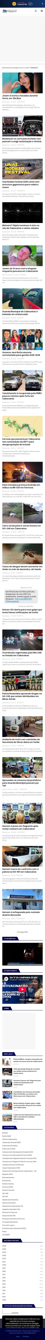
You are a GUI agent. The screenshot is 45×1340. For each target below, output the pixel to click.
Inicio (18, 1336)
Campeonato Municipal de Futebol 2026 (17, 1152)
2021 (22, 1262)
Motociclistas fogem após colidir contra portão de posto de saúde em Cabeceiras (27, 1105)
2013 (22, 1287)
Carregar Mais (22, 932)
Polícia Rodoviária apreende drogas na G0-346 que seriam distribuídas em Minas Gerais (22, 696)
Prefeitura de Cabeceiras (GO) (14, 1228)
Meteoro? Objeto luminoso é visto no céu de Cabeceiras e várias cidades (20, 227)
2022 (22, 1258)
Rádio (4, 1231)
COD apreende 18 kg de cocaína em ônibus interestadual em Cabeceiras (27, 1071)
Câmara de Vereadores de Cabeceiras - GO (19, 1171)
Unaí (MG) (6, 1235)
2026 (22, 1246)
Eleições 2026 (7, 1174)
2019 (22, 1268)
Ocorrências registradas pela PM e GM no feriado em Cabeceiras (21, 654)
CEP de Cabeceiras (9, 1139)
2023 (22, 1255)
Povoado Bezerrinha (10, 1222)
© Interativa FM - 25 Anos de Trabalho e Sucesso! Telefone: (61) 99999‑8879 (22, 1332)
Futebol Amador (8, 1190)
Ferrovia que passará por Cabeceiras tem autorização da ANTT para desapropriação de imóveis (21, 442)
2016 (22, 1278)
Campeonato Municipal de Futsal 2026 (17, 1155)
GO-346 (5, 1193)
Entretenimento (8, 1177)
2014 (22, 1284)
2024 (22, 1252)
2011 (22, 1293)
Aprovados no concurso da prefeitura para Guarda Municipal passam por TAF (21, 783)
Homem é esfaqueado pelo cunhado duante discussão (21, 913)
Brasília (5, 1133)
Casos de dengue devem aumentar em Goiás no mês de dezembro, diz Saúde (22, 568)
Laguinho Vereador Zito (11, 1209)
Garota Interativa (9, 1203)
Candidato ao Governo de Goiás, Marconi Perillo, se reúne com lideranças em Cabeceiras (27, 1094)
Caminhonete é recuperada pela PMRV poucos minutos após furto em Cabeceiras (22, 396)
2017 (22, 1274)
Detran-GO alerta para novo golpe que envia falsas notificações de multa (22, 611)
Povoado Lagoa (8, 1225)
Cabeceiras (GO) (8, 1149)
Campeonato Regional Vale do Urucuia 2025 (19, 1158)
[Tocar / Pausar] (14, 4)
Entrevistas (6, 1181)
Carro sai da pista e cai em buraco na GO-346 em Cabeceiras (21, 527)
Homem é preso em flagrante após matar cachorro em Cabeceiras (20, 827)
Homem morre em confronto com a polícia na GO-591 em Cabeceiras (20, 870)
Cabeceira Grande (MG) (11, 1142)
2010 (22, 1297)
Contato (25, 1336)
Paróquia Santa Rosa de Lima (13, 1219)
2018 (22, 1271)
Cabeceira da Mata (9, 1146)
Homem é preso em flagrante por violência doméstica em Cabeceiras (27, 1083)
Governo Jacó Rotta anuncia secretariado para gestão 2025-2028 (21, 354)
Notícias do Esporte (9, 1212)
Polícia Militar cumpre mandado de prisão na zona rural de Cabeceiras (28, 1060)
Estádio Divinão (8, 1184)
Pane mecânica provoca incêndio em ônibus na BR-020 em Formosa (21, 486)
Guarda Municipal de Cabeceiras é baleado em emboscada (20, 313)
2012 (22, 1290)
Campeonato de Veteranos (13, 1165)
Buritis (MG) (6, 1136)
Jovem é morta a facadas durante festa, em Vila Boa (20, 97)
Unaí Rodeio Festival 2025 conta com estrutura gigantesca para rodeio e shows (20, 185)
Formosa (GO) (7, 1187)
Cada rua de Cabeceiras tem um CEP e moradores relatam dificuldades (27, 1117)
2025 (22, 1249)
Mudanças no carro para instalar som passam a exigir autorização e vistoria (21, 140)
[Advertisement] (22, 38)
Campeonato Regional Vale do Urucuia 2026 (19, 1161)
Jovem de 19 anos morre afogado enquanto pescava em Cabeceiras (20, 270)
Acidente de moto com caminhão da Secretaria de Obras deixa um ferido (21, 741)
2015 (22, 1281)
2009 (22, 1300)
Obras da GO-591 (8, 1216)
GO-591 (5, 1196)
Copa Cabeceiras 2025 (11, 1168)
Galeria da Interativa (10, 1200)
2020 (22, 1265)
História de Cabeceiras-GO (12, 1206)
